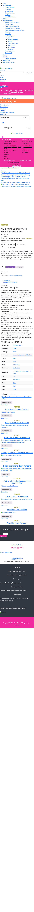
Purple (14, 389)
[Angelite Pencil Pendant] (8, 512)
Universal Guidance (26, 355)
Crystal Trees (24, 598)
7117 (14, 376)
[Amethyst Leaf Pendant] (16, 499)
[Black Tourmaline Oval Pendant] (17, 426)
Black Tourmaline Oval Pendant (17, 437)
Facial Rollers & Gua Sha (14, 598)
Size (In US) (3, 245)
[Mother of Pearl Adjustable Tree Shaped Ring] (17, 469)
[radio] (11, 244)
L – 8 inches (16, 371)
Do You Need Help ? (17, 545)
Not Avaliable (16, 365)
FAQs (6, 583)
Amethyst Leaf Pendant (17, 509)
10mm (14, 348)
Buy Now (19, 267)
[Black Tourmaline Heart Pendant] (11, 455)
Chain (14, 386)
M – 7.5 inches (24, 371)
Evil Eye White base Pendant (17, 422)
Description (6, 280)
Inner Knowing (17, 355)
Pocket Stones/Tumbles (6, 600)
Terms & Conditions (21, 590)
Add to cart (10, 267)
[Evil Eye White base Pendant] (8, 412)
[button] (5, 94)
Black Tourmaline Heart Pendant (17, 466)
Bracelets (16, 168)
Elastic (14, 361)
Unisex (14, 358)
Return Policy (12, 590)
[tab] (18, 280)
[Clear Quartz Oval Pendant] (9, 486)
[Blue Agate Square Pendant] (17, 398)
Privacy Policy (11, 583)
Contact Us (18, 583)
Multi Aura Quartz (18, 345)
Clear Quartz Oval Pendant (17, 496)
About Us (2, 583)
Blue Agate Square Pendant (17, 409)
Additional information (10, 282)
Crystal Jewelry (9, 168)
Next (2, 180)
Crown (14, 383)
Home (3, 168)
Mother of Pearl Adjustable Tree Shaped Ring (17, 482)
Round (14, 352)
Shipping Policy (4, 590)
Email (1, 534)
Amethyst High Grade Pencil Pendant (17, 452)
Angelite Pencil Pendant (17, 523)
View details (4, 220)
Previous (3, 171)
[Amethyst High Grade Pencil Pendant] (17, 441)
